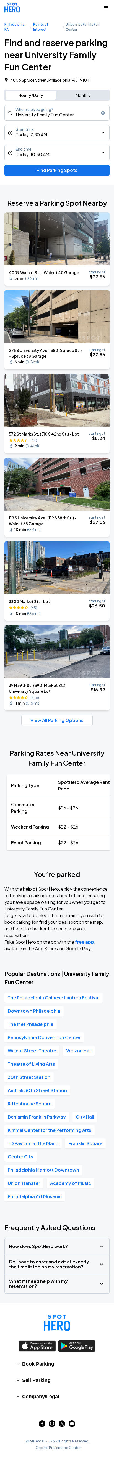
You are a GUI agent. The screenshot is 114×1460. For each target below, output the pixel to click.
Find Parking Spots (57, 170)
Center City (20, 1156)
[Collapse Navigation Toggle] (106, 7)
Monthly (83, 95)
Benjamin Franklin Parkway (37, 1117)
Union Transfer (24, 1183)
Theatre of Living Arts (31, 1064)
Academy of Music (70, 1183)
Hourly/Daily (30, 95)
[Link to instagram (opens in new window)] (52, 1425)
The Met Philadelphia (30, 1024)
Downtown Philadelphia (34, 1011)
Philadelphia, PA (14, 26)
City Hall (85, 1117)
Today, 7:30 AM (31, 134)
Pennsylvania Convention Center (44, 1037)
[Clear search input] (103, 113)
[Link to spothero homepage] (57, 1323)
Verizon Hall (79, 1050)
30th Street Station (29, 1077)
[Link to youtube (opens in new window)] (72, 1425)
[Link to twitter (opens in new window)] (62, 1425)
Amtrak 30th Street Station (37, 1090)
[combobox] (57, 113)
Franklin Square (85, 1143)
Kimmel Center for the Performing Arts (49, 1130)
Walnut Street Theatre (32, 1050)
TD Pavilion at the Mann (33, 1143)
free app (84, 942)
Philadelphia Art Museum (35, 1196)
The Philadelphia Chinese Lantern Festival (53, 997)
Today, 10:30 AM (32, 154)
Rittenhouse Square (29, 1103)
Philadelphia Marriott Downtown (43, 1170)
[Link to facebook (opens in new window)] (42, 1425)
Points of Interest (40, 26)
